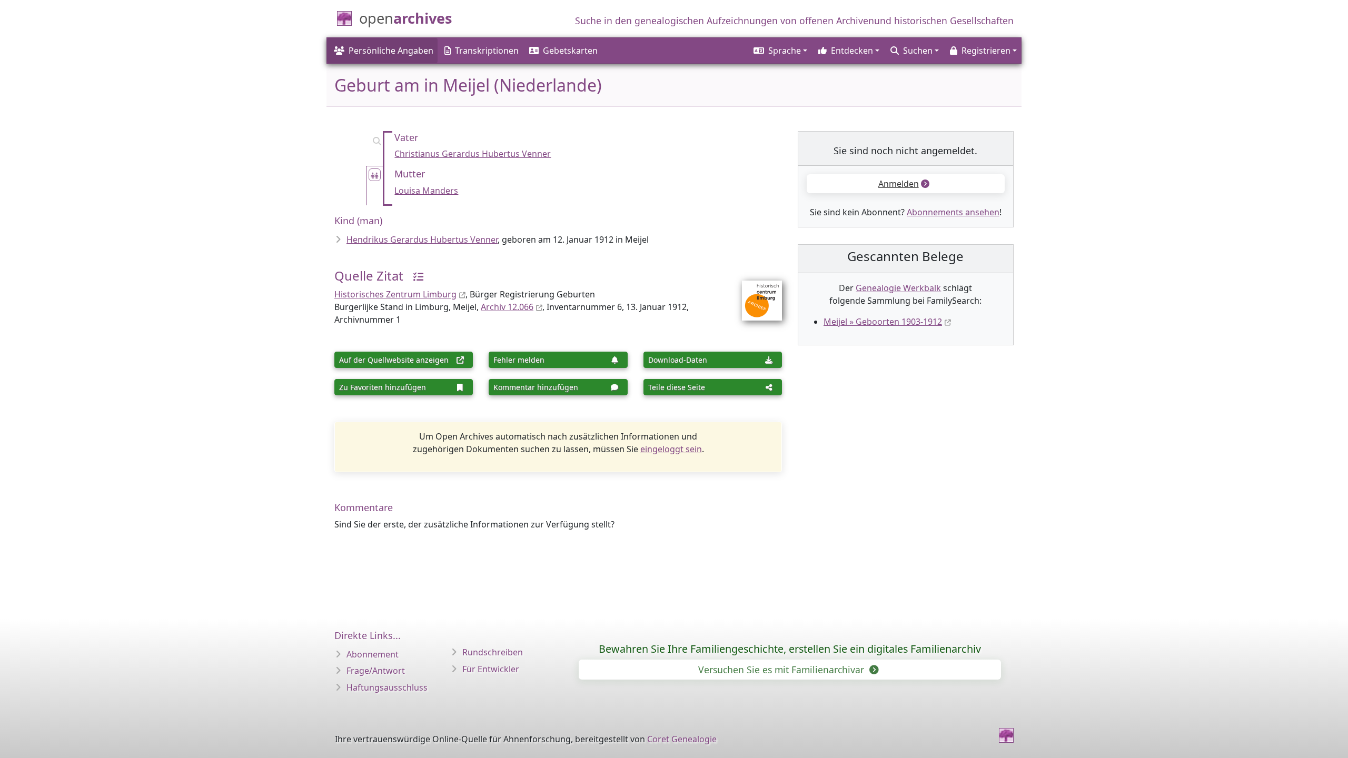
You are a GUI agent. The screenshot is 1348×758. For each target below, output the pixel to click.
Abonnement (372, 654)
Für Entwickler (490, 669)
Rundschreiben (492, 652)
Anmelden (898, 184)
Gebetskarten (570, 50)
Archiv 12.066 (507, 307)
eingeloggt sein (671, 449)
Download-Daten (677, 360)
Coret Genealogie (682, 739)
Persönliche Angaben (391, 50)
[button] (779, 50)
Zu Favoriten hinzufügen (382, 387)
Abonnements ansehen (953, 212)
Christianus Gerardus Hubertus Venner (472, 153)
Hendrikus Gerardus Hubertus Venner (422, 239)
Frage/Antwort (375, 670)
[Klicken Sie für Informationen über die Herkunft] (414, 275)
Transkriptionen (487, 50)
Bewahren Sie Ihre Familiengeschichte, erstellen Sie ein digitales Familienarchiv (790, 649)
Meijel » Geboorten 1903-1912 (883, 321)
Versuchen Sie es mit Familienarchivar (782, 669)
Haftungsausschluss (387, 687)
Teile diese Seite (676, 387)
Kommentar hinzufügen (535, 387)
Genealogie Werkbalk (898, 288)
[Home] (1006, 735)
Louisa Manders (426, 190)
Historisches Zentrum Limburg (395, 294)
